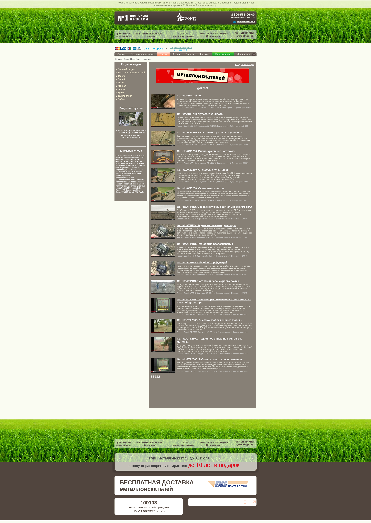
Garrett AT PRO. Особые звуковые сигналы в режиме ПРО (214, 206)
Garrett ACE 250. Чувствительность (200, 114)
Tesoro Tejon (121, 176)
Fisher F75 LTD (134, 166)
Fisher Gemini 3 (132, 168)
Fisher (121, 82)
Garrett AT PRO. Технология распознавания (205, 244)
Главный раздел (126, 69)
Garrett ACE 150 (135, 162)
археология (127, 155)
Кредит (176, 54)
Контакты (205, 54)
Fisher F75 (123, 166)
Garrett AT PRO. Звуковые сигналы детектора (206, 225)
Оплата (190, 54)
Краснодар (147, 59)
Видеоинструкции (123, 170)
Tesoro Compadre (137, 180)
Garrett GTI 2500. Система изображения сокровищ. (209, 320)
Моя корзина (243, 54)
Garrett (121, 79)
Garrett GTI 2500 (122, 160)
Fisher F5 (135, 164)
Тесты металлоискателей (131, 72)
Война (121, 99)
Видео (163, 54)
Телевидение (125, 96)
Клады (121, 89)
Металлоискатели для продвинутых (130, 186)
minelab (136, 155)
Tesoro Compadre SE (124, 184)
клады (118, 157)
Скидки (121, 54)
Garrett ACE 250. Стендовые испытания (202, 169)
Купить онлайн (223, 54)
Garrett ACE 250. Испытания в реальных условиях (209, 132)
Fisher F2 (119, 164)
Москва (118, 59)
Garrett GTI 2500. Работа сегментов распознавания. (210, 359)
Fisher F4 (127, 164)
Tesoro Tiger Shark (133, 190)
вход (237, 64)
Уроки (121, 92)
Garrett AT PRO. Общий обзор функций (202, 262)
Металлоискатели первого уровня (130, 182)
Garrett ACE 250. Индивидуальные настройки (206, 151)
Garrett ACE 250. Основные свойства (200, 188)
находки (119, 155)
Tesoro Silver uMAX (123, 188)
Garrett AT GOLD (122, 162)
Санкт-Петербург (132, 59)
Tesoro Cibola (138, 184)
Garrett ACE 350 (122, 192)
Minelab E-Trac (129, 174)
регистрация (247, 64)
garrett (141, 155)
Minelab (122, 86)
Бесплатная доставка (142, 54)
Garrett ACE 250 (138, 157)
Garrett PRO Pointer (136, 192)
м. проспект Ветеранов (181, 47)
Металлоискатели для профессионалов (125, 179)
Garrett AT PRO (135, 160)
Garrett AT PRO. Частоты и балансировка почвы (208, 281)
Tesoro (121, 76)
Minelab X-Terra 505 (127, 172)
